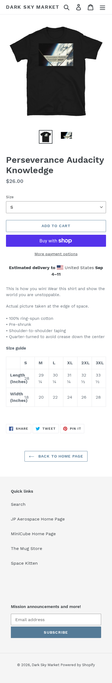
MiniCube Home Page (33, 533)
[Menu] (102, 7)
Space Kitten (24, 563)
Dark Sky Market (32, 7)
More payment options (56, 254)
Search (18, 504)
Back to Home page (60, 456)
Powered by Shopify (78, 665)
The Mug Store (26, 548)
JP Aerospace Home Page (38, 519)
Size (10, 197)
